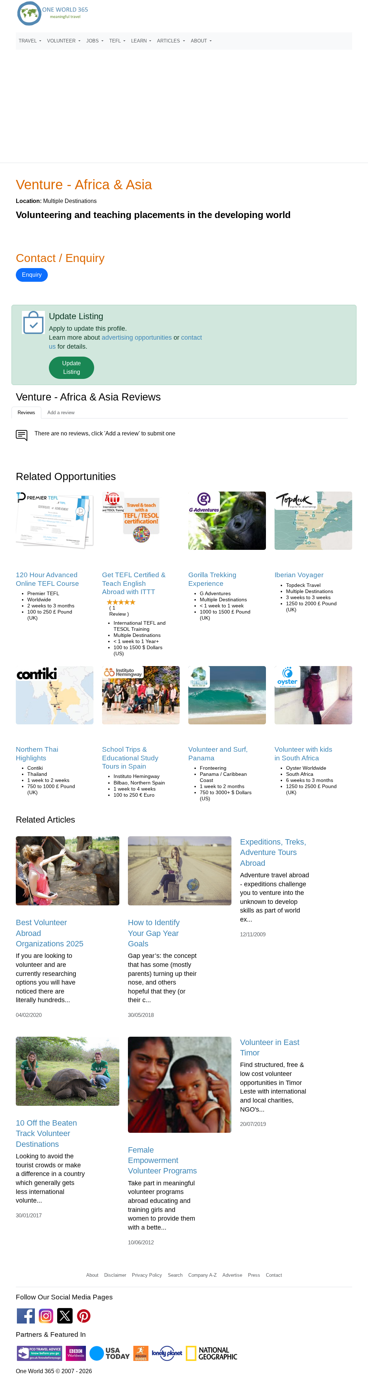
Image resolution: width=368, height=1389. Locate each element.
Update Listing (71, 367)
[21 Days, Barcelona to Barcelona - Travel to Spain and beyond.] (313, 523)
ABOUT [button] (199, 41)
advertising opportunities (137, 337)
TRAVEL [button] (28, 41)
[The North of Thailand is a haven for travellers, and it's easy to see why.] (54, 697)
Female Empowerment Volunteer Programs (162, 1160)
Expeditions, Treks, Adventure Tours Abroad (273, 852)
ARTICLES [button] (169, 41)
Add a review (60, 412)
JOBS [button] (93, 41)
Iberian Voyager (299, 575)
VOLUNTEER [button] (62, 41)
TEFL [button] (115, 41)
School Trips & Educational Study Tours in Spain (130, 758)
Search (175, 1275)
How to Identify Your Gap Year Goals (154, 933)
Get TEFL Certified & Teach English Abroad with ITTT (134, 583)
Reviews (26, 412)
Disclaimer (115, 1275)
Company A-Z (202, 1275)
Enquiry (32, 275)
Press (254, 1275)
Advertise (232, 1275)
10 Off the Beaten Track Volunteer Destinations (46, 1133)
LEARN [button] (139, 41)
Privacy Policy (147, 1275)
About (92, 1275)
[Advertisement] (184, 103)
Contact (274, 1275)
